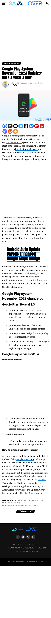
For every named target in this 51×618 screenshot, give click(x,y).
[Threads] (26, 126)
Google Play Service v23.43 (31, 500)
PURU (15, 85)
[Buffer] (15, 126)
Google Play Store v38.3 (14, 503)
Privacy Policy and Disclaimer (20, 548)
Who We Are (18, 544)
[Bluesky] (31, 126)
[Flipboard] (36, 126)
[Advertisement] (25, 35)
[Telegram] (20, 126)
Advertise (42, 548)
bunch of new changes (26, 149)
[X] (10, 126)
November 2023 (14, 142)
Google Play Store (25, 459)
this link (42, 479)
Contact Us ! (32, 544)
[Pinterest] (42, 126)
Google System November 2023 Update (20, 505)
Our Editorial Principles (27, 551)
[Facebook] (4, 126)
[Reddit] (10, 131)
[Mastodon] (4, 131)
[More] (15, 131)
